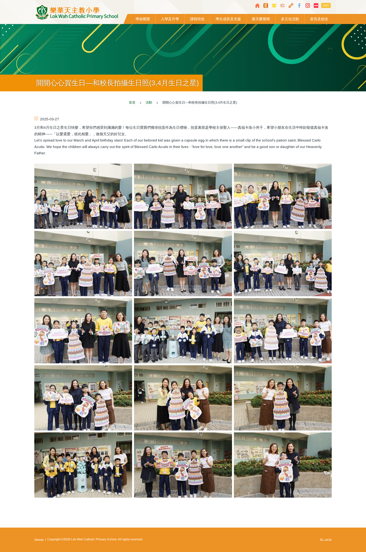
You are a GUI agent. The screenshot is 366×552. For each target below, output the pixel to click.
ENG (326, 5)
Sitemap (38, 539)
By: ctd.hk (326, 539)
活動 (149, 102)
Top (351, 537)
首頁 (132, 102)
